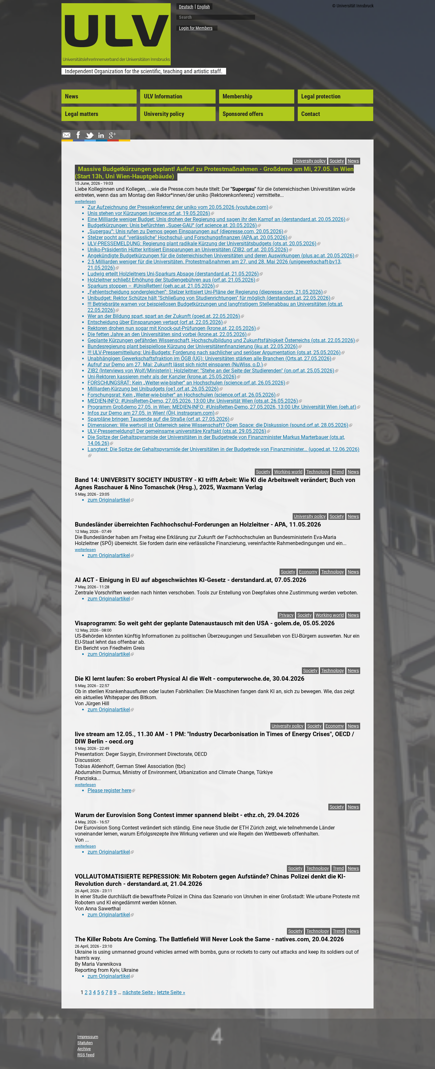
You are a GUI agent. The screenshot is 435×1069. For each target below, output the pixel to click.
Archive (84, 1048)
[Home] (116, 63)
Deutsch (186, 6)
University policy (164, 114)
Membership (237, 96)
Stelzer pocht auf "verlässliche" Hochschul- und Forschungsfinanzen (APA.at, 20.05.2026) (189, 237)
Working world (288, 472)
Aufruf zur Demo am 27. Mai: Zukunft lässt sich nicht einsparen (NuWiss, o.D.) (177, 365)
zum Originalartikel (111, 500)
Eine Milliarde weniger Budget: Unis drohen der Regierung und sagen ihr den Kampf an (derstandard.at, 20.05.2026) (218, 219)
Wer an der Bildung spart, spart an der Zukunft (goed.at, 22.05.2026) (166, 316)
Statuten (85, 1042)
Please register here (111, 790)
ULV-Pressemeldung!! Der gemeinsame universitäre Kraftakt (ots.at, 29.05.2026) (179, 431)
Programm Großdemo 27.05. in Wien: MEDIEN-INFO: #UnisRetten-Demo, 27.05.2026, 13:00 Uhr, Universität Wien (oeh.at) (224, 407)
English (203, 6)
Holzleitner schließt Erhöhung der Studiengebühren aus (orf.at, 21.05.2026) (173, 280)
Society (337, 161)
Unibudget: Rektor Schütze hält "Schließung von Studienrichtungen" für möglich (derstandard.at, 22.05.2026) (211, 298)
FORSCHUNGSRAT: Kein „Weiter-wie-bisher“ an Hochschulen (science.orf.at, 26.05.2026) (188, 383)
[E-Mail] (66, 138)
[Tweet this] (89, 138)
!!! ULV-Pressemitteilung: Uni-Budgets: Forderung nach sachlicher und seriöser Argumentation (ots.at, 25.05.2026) (216, 352)
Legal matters (81, 114)
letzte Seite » (171, 992)
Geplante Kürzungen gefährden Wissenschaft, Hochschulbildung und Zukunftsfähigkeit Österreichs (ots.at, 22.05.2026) (223, 340)
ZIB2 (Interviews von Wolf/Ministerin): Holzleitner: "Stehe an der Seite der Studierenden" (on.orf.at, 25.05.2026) (213, 371)
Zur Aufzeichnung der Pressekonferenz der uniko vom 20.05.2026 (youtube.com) (180, 207)
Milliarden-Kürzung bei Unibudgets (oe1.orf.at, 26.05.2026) (155, 389)
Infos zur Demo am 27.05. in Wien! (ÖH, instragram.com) (153, 413)
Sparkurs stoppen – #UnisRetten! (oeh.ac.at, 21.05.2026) (153, 286)
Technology (317, 472)
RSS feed (85, 1054)
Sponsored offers (243, 114)
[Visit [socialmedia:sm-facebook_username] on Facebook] (78, 138)
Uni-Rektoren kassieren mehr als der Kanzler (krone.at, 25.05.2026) (164, 377)
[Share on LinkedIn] (101, 138)
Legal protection (320, 96)
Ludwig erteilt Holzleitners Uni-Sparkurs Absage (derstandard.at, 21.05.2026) (175, 274)
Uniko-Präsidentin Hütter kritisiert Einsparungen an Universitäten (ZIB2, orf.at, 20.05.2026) (190, 250)
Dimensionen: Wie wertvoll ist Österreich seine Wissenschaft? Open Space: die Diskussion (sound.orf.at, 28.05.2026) (220, 425)
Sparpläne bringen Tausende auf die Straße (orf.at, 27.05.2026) (160, 419)
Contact (310, 114)
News (71, 96)
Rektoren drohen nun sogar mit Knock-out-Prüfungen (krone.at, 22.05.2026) (174, 328)
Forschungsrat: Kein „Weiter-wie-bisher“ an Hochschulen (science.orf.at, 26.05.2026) (184, 395)
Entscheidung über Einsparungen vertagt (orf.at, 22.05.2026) (157, 322)
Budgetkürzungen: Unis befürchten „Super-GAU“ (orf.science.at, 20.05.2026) (174, 225)
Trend (338, 472)
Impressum (87, 1036)
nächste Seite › (139, 992)
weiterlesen (85, 201)
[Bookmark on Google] (112, 138)
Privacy (286, 615)
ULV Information (163, 96)
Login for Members (195, 28)
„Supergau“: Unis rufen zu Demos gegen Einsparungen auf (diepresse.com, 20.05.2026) (187, 231)
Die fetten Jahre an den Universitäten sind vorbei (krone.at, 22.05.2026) (169, 334)
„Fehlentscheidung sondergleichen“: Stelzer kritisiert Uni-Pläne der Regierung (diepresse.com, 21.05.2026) (207, 292)
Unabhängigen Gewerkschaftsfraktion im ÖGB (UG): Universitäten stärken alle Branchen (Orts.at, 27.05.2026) (211, 358)
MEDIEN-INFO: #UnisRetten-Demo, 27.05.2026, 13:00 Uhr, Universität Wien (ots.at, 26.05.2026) (195, 401)
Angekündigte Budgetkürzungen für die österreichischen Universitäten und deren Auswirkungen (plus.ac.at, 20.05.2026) (223, 256)
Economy (308, 572)
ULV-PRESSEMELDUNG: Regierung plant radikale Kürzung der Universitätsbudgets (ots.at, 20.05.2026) (204, 243)
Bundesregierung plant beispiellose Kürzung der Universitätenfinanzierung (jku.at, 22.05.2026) (195, 346)
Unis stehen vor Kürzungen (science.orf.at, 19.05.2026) (151, 213)
